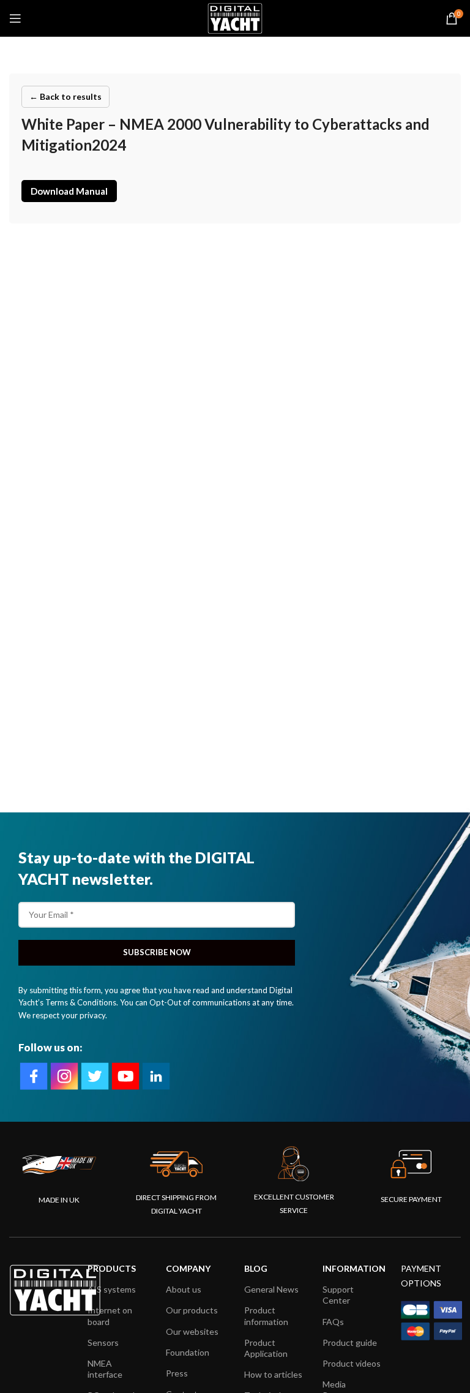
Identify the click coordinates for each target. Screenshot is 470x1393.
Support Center (338, 1294)
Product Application (266, 1348)
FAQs (333, 1321)
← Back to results (65, 96)
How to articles (273, 1374)
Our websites (192, 1331)
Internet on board (110, 1315)
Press (177, 1373)
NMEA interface (105, 1369)
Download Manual (69, 191)
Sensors (103, 1342)
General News (271, 1289)
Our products (192, 1310)
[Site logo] (234, 17)
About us (183, 1289)
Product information (266, 1315)
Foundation (187, 1352)
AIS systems (112, 1289)
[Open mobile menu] (15, 18)
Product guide (350, 1342)
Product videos (352, 1363)
